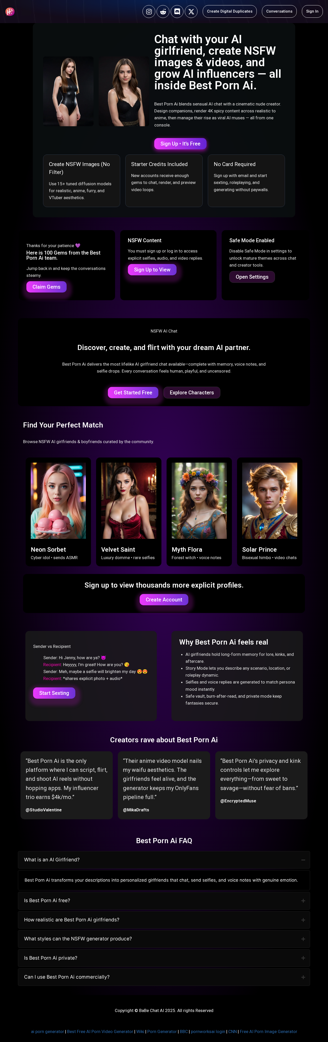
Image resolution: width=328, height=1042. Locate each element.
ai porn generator (47, 1031)
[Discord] (177, 11)
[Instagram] (148, 11)
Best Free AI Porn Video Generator (100, 1031)
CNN (232, 1031)
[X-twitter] (191, 11)
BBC (184, 1031)
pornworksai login (208, 1031)
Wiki (140, 1031)
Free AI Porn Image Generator (268, 1031)
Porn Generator (162, 1031)
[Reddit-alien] (163, 11)
